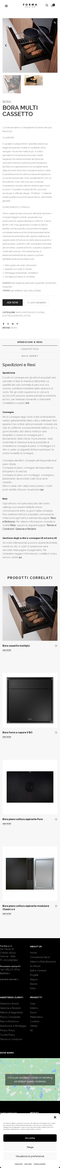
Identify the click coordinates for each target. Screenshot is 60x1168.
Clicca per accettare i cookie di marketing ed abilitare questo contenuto (30, 1079)
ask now (12, 302)
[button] (55, 1117)
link (27, 403)
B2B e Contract (38, 970)
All (31, 1030)
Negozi (34, 979)
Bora (6, 101)
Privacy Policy (28, 1164)
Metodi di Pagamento (11, 1012)
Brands (34, 984)
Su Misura (35, 966)
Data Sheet (30, 356)
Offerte (33, 1026)
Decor (33, 1012)
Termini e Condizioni (39, 1164)
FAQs (13, 525)
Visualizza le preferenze (30, 1156)
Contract (34, 1021)
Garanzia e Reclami (25, 529)
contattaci (30, 349)
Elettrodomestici (12, 315)
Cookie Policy (19, 1164)
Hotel (27, 315)
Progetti (34, 975)
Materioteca (36, 1017)
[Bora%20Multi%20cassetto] (3, 324)
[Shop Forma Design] (30, 6)
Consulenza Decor (40, 957)
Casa (32, 1003)
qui (42, 489)
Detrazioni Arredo (9, 1003)
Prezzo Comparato (10, 1017)
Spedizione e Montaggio (13, 1026)
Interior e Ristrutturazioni (43, 961)
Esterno (34, 1008)
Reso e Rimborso (9, 1021)
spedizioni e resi (30, 342)
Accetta (30, 1138)
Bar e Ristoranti (26, 312)
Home (33, 952)
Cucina (40, 312)
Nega (30, 1147)
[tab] (30, 342)
